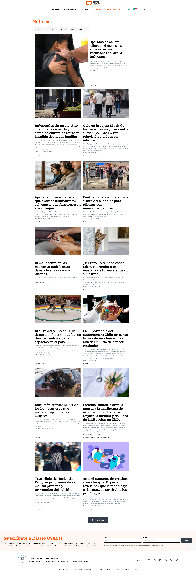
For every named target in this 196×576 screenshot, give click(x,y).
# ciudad (37, 363)
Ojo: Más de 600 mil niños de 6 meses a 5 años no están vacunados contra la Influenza (106, 49)
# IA (84, 509)
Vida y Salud (51, 29)
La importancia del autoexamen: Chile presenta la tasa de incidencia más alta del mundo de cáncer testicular (105, 338)
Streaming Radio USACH (84, 569)
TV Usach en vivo (63, 569)
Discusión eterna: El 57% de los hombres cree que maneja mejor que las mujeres (56, 410)
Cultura (85, 9)
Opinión (63, 29)
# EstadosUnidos (106, 437)
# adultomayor (87, 156)
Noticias (55, 9)
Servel (137, 569)
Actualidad (83, 29)
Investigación (70, 9)
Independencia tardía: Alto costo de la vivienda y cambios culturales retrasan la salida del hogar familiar (57, 131)
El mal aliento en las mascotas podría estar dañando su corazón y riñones (52, 268)
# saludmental (87, 222)
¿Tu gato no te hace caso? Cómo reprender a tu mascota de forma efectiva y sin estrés (105, 268)
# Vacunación (93, 86)
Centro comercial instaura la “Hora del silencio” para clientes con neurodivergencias (105, 202)
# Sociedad (38, 156)
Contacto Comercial (122, 569)
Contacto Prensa (104, 569)
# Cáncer (85, 363)
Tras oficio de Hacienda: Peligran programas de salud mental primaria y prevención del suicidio (58, 484)
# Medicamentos (95, 437)
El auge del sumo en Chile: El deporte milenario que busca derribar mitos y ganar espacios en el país (58, 336)
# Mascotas (38, 290)
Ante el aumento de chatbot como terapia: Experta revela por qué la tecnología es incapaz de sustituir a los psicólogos (105, 485)
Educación (38, 29)
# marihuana (86, 437)
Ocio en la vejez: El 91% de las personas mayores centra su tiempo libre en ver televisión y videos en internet (106, 132)
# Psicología (89, 509)
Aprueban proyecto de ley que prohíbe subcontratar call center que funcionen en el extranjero (58, 202)
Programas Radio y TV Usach (107, 9)
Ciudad (73, 29)
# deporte (43, 363)
